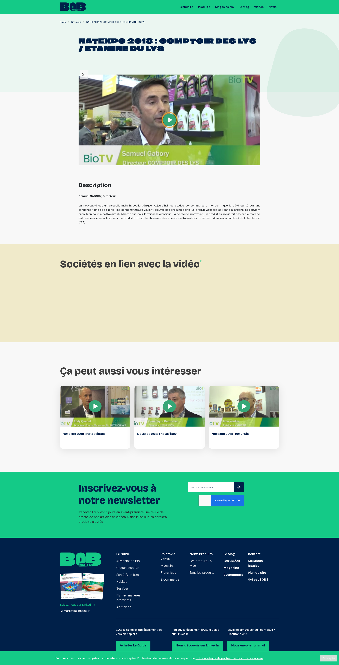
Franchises (168, 573)
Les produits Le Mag (201, 563)
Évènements (233, 575)
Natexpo (76, 21)
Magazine (231, 568)
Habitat (121, 582)
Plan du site (257, 573)
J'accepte (328, 658)
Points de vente (168, 556)
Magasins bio (224, 7)
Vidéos (259, 7)
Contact (254, 554)
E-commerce (170, 579)
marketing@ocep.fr (77, 611)
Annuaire (186, 7)
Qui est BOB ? (258, 579)
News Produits (201, 554)
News (272, 7)
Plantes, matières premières (128, 597)
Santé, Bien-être (127, 575)
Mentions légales (255, 563)
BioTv (63, 21)
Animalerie (123, 607)
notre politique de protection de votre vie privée (229, 658)
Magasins (167, 566)
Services (122, 588)
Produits (204, 7)
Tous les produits (202, 573)
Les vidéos (232, 561)
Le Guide (123, 554)
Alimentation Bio (128, 561)
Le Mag (244, 7)
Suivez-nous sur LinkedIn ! (77, 604)
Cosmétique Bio (127, 568)
